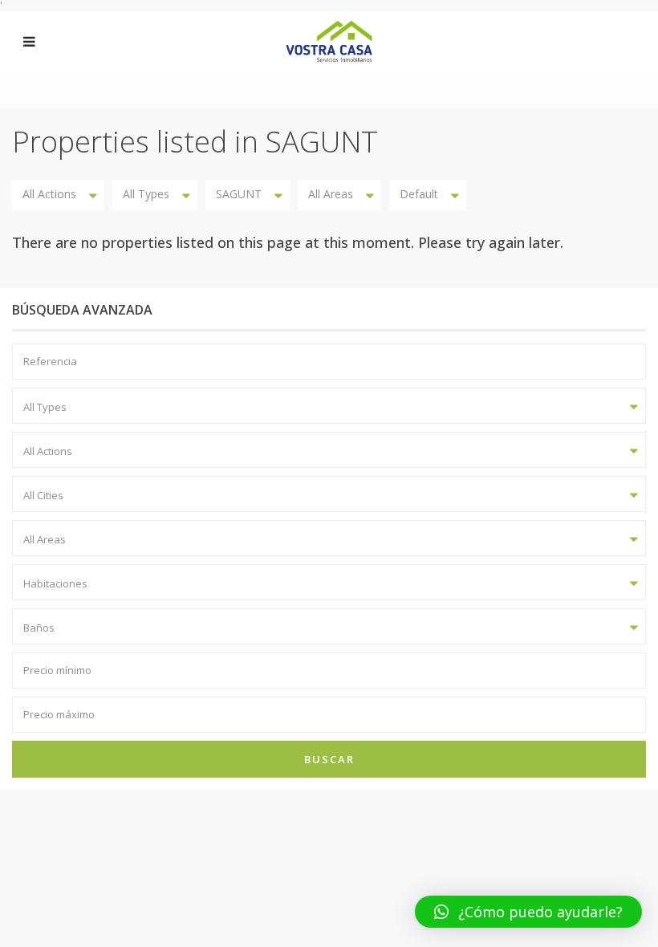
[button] (528, 912)
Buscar (329, 759)
